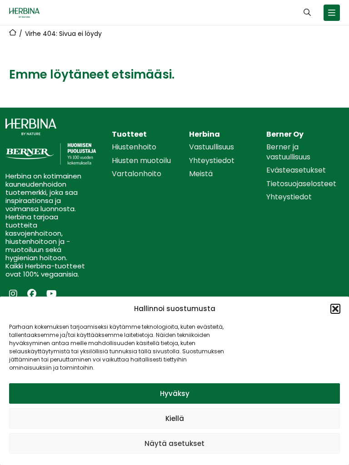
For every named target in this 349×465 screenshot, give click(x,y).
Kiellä (174, 418)
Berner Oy (285, 134)
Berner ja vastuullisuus (288, 152)
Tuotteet (129, 134)
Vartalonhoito (136, 174)
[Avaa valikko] (332, 13)
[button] (335, 308)
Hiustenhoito (134, 147)
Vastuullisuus (211, 147)
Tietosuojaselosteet (301, 184)
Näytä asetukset (174, 443)
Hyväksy (174, 393)
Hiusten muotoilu (141, 161)
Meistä (201, 174)
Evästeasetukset (296, 170)
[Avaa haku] (307, 12)
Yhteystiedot (211, 161)
